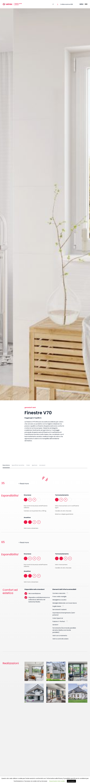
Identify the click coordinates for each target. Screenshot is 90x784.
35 (15, 483)
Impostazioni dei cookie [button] (57, 781)
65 (15, 542)
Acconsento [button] (71, 781)
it (53, 4)
